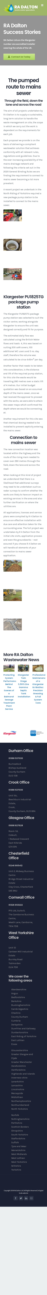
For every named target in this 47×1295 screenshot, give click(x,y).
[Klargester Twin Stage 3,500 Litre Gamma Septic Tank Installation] (23, 668)
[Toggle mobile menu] (42, 5)
